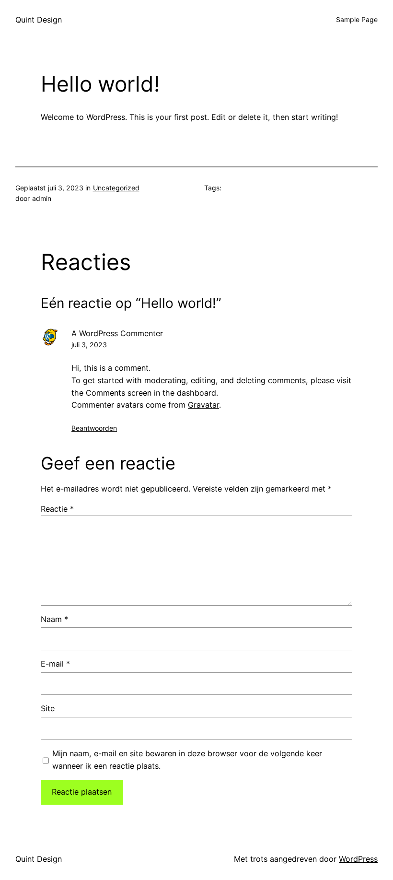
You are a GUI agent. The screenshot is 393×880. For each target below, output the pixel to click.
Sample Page (357, 19)
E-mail (55, 664)
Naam (54, 619)
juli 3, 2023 (89, 344)
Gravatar (203, 405)
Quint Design (38, 19)
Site (48, 708)
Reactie (57, 509)
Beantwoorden (94, 428)
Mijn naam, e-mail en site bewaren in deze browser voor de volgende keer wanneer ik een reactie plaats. (187, 760)
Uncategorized (116, 188)
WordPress (358, 859)
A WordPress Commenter (117, 333)
